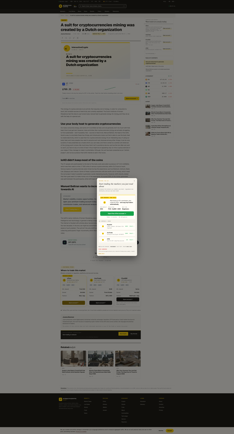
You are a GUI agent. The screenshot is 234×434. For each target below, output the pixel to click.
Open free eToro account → (117, 213)
